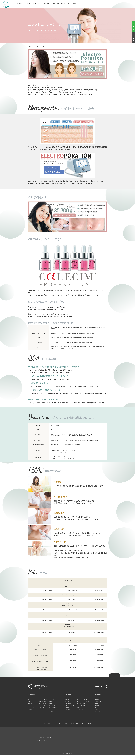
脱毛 (78, 707)
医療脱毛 (30, 709)
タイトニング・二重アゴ (81, 705)
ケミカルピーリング (43, 705)
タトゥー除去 (97, 711)
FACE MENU (68, 694)
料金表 (69, 3)
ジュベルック (41, 707)
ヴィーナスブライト (53, 707)
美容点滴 (50, 701)
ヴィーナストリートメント (54, 705)
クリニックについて (19, 3)
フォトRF (30, 703)
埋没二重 (67, 699)
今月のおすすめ (29, 3)
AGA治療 (51, 709)
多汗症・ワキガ (98, 701)
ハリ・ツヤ (68, 701)
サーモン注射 (51, 699)
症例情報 (53, 3)
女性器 (96, 709)
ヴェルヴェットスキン (43, 701)
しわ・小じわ (68, 703)
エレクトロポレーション (32, 707)
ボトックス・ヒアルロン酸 (82, 699)
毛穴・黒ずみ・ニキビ (70, 705)
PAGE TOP (114, 676)
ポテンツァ (30, 699)
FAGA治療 (51, 711)
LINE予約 (99, 686)
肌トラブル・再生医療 (81, 703)
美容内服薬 (51, 703)
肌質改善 (97, 703)
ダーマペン (30, 711)
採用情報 (74, 3)
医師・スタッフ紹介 (61, 3)
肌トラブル (97, 707)
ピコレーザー (30, 701)
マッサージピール (42, 703)
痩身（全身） (97, 705)
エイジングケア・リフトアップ (83, 701)
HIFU (29, 705)
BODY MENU (98, 694)
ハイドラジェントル (43, 699)
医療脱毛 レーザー (69, 707)
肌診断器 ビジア (69, 709)
